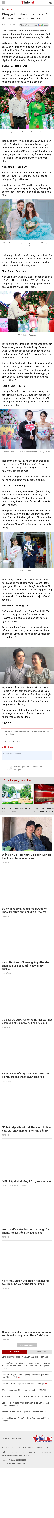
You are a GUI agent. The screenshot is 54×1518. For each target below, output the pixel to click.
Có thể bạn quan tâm (16, 780)
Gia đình (8, 9)
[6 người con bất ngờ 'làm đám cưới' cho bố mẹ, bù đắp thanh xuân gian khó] (27, 1052)
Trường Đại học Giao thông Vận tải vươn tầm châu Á (24, 1412)
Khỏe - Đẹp (7, 1027)
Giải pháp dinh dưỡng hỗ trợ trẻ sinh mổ (26, 1181)
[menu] (3, 2)
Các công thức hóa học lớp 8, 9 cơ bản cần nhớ (21, 1383)
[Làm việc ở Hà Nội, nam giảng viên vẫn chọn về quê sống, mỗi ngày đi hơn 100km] (27, 941)
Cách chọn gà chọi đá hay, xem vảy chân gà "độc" (23, 1390)
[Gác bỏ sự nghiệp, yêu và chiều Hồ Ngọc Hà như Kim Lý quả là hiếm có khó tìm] (27, 1311)
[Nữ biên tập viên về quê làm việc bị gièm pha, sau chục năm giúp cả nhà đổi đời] (27, 1106)
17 (18, 1377)
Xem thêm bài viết (27, 1345)
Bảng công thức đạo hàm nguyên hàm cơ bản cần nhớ (25, 1357)
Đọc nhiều (14, 1352)
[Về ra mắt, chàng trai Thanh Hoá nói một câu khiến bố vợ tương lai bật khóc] (27, 1260)
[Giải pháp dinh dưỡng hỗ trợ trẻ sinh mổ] (27, 1160)
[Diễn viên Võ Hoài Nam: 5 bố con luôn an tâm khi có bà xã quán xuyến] (27, 834)
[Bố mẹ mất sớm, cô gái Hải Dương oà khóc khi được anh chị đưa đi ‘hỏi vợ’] (27, 888)
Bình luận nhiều (39, 1352)
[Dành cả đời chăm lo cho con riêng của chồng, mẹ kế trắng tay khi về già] (27, 1208)
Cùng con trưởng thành (14, 1186)
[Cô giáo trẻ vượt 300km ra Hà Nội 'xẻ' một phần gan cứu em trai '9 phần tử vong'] (27, 999)
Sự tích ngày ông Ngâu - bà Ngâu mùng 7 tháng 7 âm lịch (26, 1396)
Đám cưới (14, 741)
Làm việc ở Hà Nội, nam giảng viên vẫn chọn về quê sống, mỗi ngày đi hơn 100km (25, 965)
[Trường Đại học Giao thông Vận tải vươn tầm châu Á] (17, 794)
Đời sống (6, 973)
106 (45, 1383)
